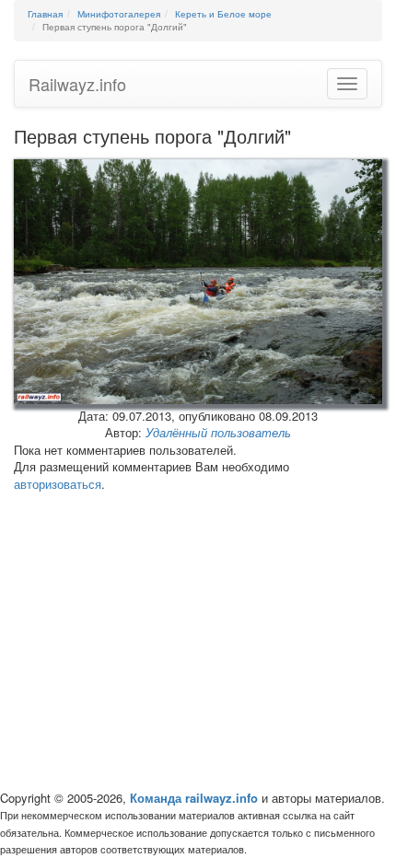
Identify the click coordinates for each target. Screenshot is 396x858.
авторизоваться (57, 484)
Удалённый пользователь (218, 432)
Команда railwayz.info (194, 797)
